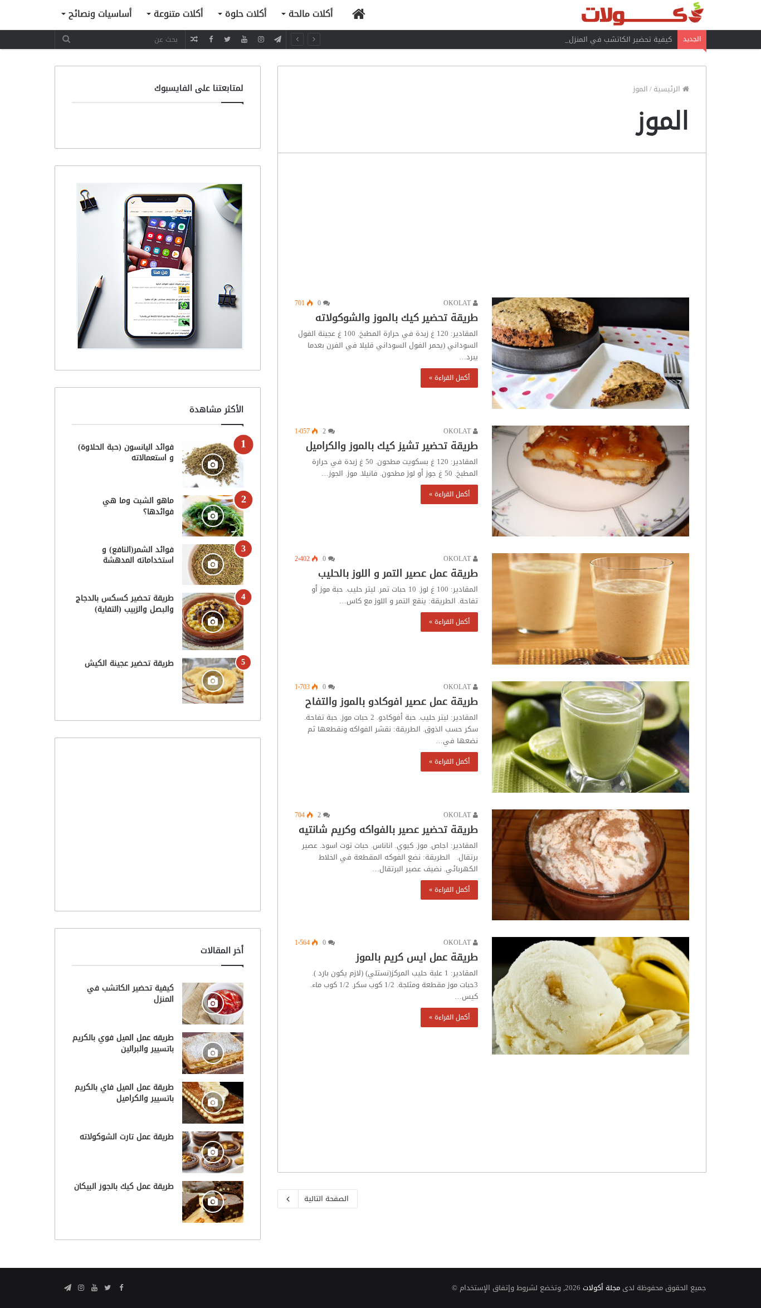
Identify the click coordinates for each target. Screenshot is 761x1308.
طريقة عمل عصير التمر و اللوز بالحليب (398, 573)
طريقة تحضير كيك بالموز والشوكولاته (396, 317)
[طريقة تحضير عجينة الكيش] (212, 681)
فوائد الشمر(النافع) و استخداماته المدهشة (138, 555)
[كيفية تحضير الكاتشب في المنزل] (212, 1003)
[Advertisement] (492, 228)
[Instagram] (260, 39)
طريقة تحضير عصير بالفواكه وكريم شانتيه (388, 829)
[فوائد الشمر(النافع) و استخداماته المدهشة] (212, 564)
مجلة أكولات (601, 1288)
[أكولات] (622, 15)
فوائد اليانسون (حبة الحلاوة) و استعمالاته (126, 453)
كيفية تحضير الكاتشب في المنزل (620, 39)
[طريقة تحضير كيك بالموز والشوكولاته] (590, 353)
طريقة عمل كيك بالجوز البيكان (124, 1186)
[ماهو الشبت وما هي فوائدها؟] (212, 515)
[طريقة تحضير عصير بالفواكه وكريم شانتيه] (590, 865)
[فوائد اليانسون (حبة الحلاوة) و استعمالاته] (212, 465)
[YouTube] (244, 39)
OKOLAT (458, 303)
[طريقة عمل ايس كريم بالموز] (590, 996)
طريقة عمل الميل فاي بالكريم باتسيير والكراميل (124, 1093)
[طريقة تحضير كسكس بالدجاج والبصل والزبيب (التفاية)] (212, 621)
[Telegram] (277, 39)
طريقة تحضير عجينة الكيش (129, 663)
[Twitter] (227, 39)
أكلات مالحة (311, 13)
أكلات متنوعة (178, 13)
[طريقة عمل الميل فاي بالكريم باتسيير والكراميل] (212, 1103)
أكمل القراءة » (449, 378)
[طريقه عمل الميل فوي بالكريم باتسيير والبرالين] (212, 1053)
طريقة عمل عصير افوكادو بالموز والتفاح (391, 701)
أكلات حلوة (246, 13)
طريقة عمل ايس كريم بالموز (417, 957)
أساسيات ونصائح (100, 13)
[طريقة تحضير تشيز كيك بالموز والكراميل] (590, 481)
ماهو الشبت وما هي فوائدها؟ (138, 506)
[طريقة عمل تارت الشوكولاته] (212, 1152)
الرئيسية (667, 89)
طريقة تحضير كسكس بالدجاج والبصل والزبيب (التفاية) (125, 603)
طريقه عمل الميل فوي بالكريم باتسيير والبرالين (123, 1043)
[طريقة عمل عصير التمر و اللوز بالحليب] (590, 609)
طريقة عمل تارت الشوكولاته (127, 1136)
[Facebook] (210, 39)
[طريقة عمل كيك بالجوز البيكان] (212, 1202)
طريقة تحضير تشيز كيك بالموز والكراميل (392, 445)
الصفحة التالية (326, 1198)
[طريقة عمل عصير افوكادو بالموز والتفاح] (590, 737)
